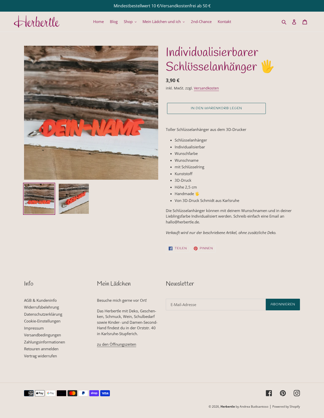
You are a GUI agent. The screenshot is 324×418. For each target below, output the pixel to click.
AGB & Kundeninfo (40, 300)
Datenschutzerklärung (43, 314)
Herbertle (227, 406)
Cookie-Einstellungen (42, 320)
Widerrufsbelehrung (41, 307)
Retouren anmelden (41, 348)
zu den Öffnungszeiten (116, 344)
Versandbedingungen (42, 334)
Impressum (34, 328)
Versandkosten (206, 88)
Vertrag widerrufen (40, 355)
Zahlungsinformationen (44, 341)
